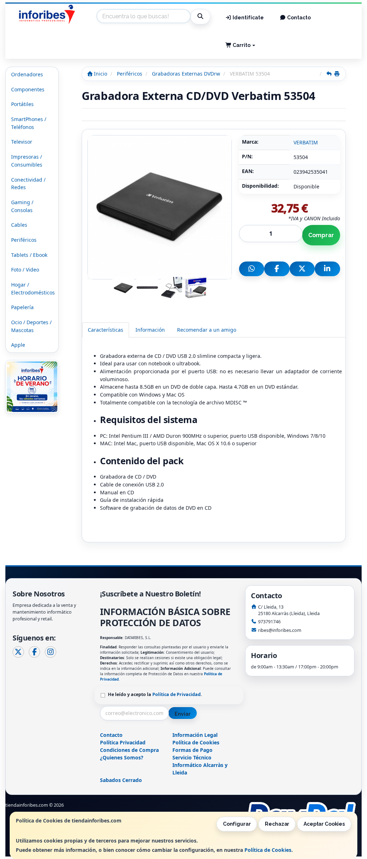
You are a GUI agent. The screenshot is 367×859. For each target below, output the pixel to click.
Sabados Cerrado (121, 780)
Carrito (242, 45)
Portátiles (22, 104)
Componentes (27, 89)
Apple (18, 344)
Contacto (298, 17)
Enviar (182, 714)
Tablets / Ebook (29, 254)
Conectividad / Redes (28, 183)
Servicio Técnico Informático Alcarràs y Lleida (200, 765)
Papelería (22, 307)
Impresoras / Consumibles (26, 160)
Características (105, 329)
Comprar (321, 235)
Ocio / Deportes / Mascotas (31, 326)
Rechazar (277, 824)
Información (150, 329)
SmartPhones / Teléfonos (28, 123)
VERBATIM (306, 142)
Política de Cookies (267, 849)
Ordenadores (27, 74)
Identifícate (248, 17)
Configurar (237, 824)
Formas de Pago (192, 750)
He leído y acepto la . (155, 694)
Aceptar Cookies (324, 824)
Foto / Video (25, 269)
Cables (19, 224)
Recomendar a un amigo (206, 329)
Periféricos (24, 239)
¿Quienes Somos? (121, 757)
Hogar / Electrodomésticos (33, 288)
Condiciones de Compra (129, 750)
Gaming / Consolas (22, 206)
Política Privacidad (123, 742)
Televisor (21, 141)
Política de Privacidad (176, 694)
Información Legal (195, 734)
